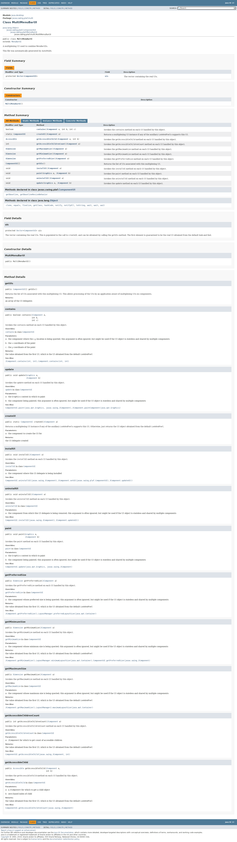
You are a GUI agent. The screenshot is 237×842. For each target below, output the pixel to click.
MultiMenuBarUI (13, 104)
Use (39, 3)
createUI (40, 134)
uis (106, 76)
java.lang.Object (11, 28)
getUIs (39, 163)
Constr (28, 8)
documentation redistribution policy (64, 839)
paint (39, 173)
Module (14, 3)
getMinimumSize (44, 154)
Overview (5, 3)
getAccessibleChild (46, 139)
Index (63, 3)
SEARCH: (173, 8)
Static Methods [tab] (31, 121)
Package (24, 3)
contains (40, 129)
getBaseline (12, 194)
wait (89, 205)
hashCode (48, 205)
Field (20, 8)
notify (58, 205)
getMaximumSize (44, 149)
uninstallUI (42, 178)
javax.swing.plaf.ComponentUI (21, 30)
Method (36, 8)
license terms (36, 839)
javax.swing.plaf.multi (22, 18)
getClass (37, 205)
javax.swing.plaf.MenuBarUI (23, 32)
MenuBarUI (16, 42)
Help (70, 3)
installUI (41, 168)
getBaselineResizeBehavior (34, 194)
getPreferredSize (45, 158)
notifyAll (69, 205)
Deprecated (54, 3)
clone (8, 205)
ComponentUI (30, 76)
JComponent (51, 129)
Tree (45, 3)
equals (17, 205)
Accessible (11, 139)
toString (80, 205)
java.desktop (17, 15)
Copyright (5, 837)
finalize (26, 205)
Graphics (47, 173)
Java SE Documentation (64, 832)
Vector (20, 76)
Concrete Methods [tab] (76, 121)
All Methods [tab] (12, 121)
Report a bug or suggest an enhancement (18, 830)
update (39, 183)
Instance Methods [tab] (52, 121)
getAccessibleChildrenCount (50, 144)
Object (54, 200)
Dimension (11, 149)
